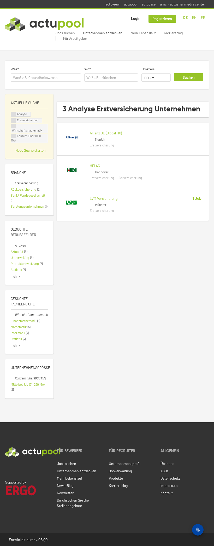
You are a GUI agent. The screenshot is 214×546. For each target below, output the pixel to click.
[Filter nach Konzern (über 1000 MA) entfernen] (13, 378)
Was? (15, 69)
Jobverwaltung (120, 471)
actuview (112, 4)
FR (203, 17)
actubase (149, 4)
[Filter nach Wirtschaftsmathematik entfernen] (13, 314)
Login (135, 18)
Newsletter (65, 493)
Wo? (87, 69)
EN (194, 17)
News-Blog (65, 485)
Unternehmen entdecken (102, 33)
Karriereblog (173, 33)
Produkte (116, 478)
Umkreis (147, 69)
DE (185, 17)
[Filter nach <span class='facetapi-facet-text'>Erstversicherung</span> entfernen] (13, 120)
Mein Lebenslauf (143, 33)
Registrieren (162, 18)
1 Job (197, 199)
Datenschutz (170, 478)
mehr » (16, 276)
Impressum (169, 485)
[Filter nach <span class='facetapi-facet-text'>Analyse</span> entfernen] (13, 114)
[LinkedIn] (8, 467)
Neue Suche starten (30, 150)
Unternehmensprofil (124, 463)
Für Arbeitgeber (75, 38)
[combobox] (46, 77)
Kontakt (166, 493)
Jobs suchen (65, 33)
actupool (130, 4)
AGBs (164, 471)
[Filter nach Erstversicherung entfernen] (13, 183)
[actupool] (44, 24)
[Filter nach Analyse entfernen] (13, 245)
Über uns (167, 463)
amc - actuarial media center (182, 4)
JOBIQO (41, 539)
